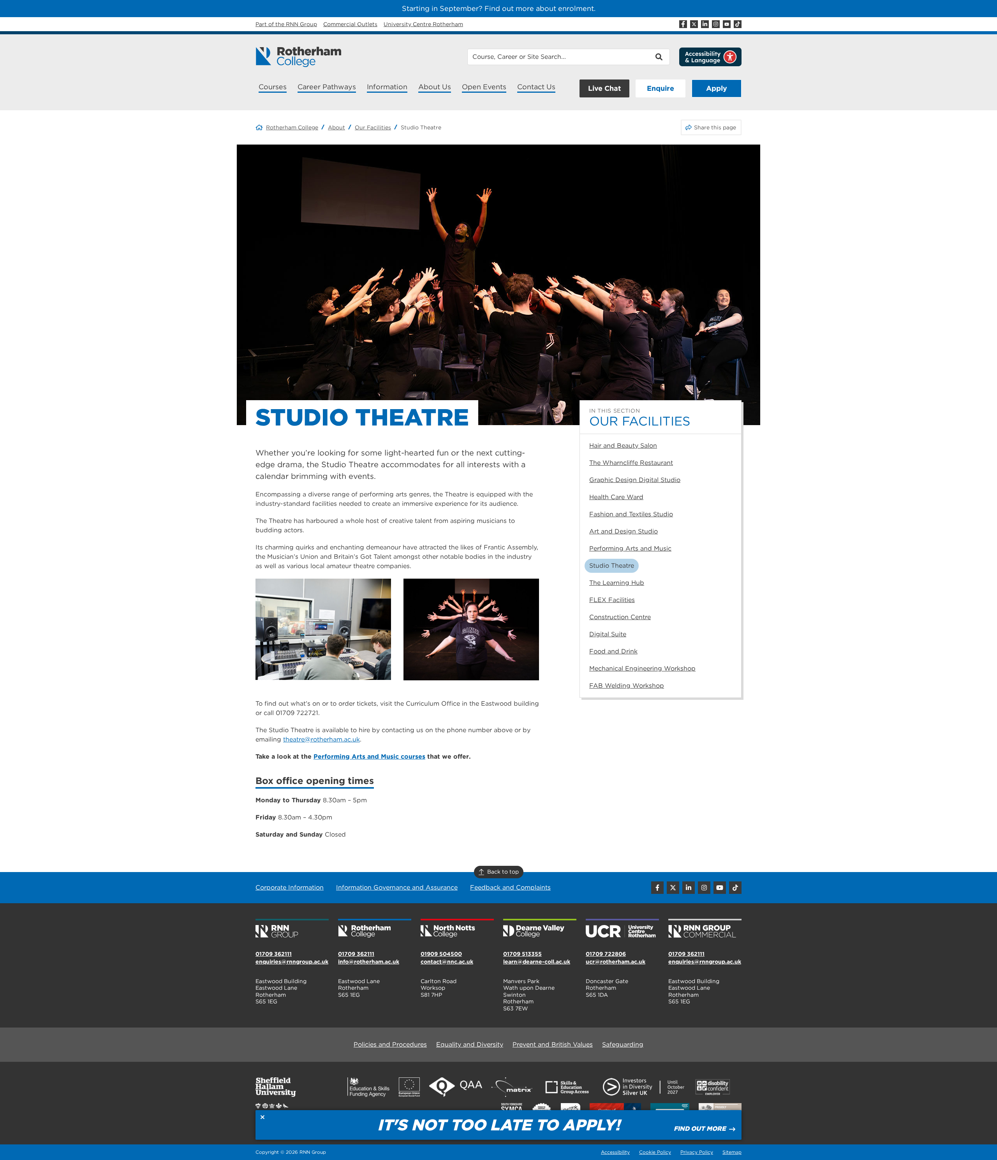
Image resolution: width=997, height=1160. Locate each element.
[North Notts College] (457, 929)
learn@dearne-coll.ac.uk (536, 962)
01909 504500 (441, 954)
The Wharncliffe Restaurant (631, 462)
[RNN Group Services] (705, 929)
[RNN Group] (292, 929)
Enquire (660, 88)
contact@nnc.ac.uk (447, 962)
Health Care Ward (616, 497)
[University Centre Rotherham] (622, 929)
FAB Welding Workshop (626, 685)
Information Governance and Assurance (397, 887)
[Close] (262, 1117)
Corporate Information (289, 887)
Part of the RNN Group (286, 24)
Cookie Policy (655, 1152)
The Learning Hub (616, 582)
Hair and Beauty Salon (623, 445)
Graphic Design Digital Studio (634, 480)
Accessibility (615, 1152)
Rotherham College (292, 127)
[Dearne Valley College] (539, 929)
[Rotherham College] (298, 57)
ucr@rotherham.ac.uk (615, 962)
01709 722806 (606, 954)
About (336, 127)
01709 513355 (522, 954)
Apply (716, 88)
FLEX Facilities (612, 600)
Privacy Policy (696, 1152)
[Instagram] (716, 24)
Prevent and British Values (553, 1044)
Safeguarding (622, 1044)
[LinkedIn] (705, 24)
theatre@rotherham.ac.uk (321, 739)
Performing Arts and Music (630, 548)
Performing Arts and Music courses (369, 756)
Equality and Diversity (469, 1044)
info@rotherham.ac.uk (368, 962)
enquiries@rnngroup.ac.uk (291, 962)
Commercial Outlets (350, 24)
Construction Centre (620, 617)
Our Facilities (373, 127)
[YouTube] (727, 24)
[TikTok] (738, 24)
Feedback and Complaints (510, 887)
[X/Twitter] (694, 24)
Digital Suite (607, 634)
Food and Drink (613, 651)
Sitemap (732, 1152)
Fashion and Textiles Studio (631, 514)
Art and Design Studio (623, 531)
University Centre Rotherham (423, 24)
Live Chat (604, 88)
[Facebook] (683, 24)
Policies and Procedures (390, 1044)
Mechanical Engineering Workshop (642, 668)
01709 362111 (273, 954)
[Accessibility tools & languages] (710, 57)
